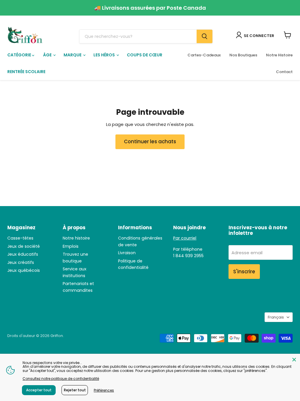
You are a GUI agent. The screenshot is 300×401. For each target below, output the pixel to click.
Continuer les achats (150, 141)
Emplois (71, 246)
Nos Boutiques (243, 55)
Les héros (104, 55)
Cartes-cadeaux (204, 55)
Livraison (127, 253)
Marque (73, 55)
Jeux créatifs (20, 262)
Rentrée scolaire (26, 72)
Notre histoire (76, 238)
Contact (284, 72)
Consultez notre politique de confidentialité (61, 378)
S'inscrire (244, 271)
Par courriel (184, 238)
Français (276, 317)
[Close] (294, 360)
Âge (47, 55)
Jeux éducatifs (22, 254)
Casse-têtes (20, 238)
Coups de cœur (144, 55)
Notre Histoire (279, 55)
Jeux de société (23, 246)
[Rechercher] (204, 36)
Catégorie (19, 55)
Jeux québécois (23, 270)
